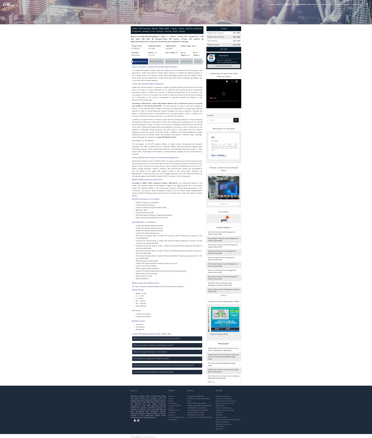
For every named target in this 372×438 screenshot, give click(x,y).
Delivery (171, 408)
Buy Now (223, 49)
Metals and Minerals (222, 422)
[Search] (236, 120)
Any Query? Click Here (224, 66)
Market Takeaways (343, 4)
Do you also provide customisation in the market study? (153, 372)
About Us (279, 4)
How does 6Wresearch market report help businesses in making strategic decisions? (164, 365)
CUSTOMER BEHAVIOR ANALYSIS (197, 410)
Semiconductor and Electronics (226, 401)
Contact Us (357, 4)
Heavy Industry (220, 405)
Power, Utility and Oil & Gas (225, 403)
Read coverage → (224, 155)
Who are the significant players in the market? (150, 352)
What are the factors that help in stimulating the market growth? (157, 338)
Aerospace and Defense (223, 396)
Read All (211, 382)
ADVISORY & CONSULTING (195, 396)
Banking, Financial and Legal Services (228, 419)
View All (224, 204)
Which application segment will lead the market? (151, 358)
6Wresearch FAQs (174, 410)
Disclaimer (172, 412)
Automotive (219, 415)
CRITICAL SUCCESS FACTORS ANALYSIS (200, 417)
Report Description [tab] (140, 61)
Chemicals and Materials (224, 398)
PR (294, 4)
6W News (322, 4)
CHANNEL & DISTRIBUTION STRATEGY (199, 405)
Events (331, 4)
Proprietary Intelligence (307, 4)
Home (272, 4)
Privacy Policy (173, 403)
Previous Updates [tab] (156, 61)
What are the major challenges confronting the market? (154, 345)
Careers (171, 401)
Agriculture (219, 429)
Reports (288, 4)
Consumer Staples (222, 417)
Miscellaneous (220, 426)
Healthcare (219, 412)
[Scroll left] (132, 62)
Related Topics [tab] (186, 61)
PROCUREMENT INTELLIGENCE (197, 408)
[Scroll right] (202, 62)
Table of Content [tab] (172, 61)
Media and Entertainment (224, 424)
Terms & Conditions (175, 405)
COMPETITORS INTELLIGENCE (196, 403)
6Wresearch (139, 437)
